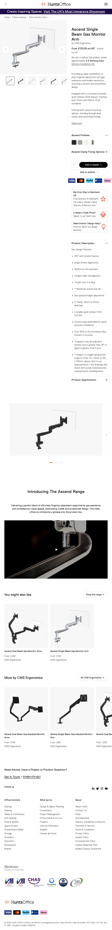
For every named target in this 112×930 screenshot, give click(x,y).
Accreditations (82, 818)
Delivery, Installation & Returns (90, 822)
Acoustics (9, 837)
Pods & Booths (11, 822)
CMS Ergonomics (82, 43)
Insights (43, 829)
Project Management (50, 814)
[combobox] (5, 4)
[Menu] (106, 4)
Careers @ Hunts (48, 833)
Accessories (10, 845)
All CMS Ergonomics (91, 677)
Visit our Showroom (49, 826)
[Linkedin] (93, 788)
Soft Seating (10, 818)
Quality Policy (82, 837)
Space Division (11, 826)
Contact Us (80, 810)
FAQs (78, 814)
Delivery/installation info (83, 64)
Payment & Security (85, 826)
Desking (8, 810)
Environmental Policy (85, 841)
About (78, 800)
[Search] (5, 4)
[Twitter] (97, 788)
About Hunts (81, 806)
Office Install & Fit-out (51, 818)
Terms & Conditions (84, 829)
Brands (7, 849)
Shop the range (93, 594)
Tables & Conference (14, 814)
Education (9, 841)
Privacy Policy (82, 833)
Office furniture (12, 800)
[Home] (55, 4)
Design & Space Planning (52, 806)
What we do (46, 800)
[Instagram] (102, 788)
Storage (8, 833)
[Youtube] (106, 788)
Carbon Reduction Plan (86, 845)
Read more (77, 123)
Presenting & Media (13, 829)
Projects (44, 822)
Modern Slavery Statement (88, 849)
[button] (5, 49)
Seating (8, 806)
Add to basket (92, 165)
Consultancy (46, 810)
